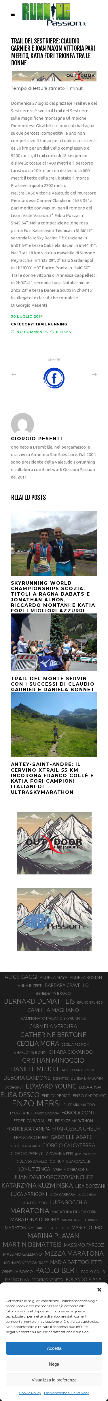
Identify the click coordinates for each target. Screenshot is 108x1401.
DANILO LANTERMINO (78, 1070)
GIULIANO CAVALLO (32, 1161)
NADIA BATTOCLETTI (76, 1262)
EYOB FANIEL (21, 1113)
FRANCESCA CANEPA (28, 1128)
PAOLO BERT (57, 1270)
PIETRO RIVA (17, 1279)
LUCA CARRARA (62, 1194)
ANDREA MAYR (53, 977)
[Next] (81, 374)
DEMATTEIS (61, 1078)
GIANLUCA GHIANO (25, 1146)
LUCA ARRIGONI (29, 1194)
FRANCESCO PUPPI (31, 1137)
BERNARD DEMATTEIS (39, 1001)
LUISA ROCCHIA (68, 1202)
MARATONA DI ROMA (35, 1219)
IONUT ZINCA (34, 1169)
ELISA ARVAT (90, 1086)
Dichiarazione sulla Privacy (66, 1393)
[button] (99, 1290)
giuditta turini (85, 1154)
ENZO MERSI (36, 1103)
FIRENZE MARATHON (74, 1120)
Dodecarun (14, 1087)
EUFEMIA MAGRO (79, 1104)
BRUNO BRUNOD (90, 1002)
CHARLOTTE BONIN (30, 1052)
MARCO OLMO (86, 1227)
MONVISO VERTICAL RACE (26, 1263)
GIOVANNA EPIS (59, 1153)
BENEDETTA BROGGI (53, 993)
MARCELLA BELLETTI (52, 1228)
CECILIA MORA (38, 1043)
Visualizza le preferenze (54, 1379)
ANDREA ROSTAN (86, 977)
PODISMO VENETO (47, 1280)
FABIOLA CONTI (78, 1112)
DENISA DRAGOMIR (87, 1078)
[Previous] (26, 374)
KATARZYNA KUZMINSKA (37, 1185)
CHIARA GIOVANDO (71, 1052)
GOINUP (57, 1161)
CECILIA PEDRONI (75, 1044)
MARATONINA (19, 1227)
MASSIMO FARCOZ (84, 1245)
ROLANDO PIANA (83, 1279)
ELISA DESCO (19, 1095)
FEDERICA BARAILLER (33, 1120)
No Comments (32, 332)
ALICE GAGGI (21, 976)
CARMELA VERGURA (53, 1026)
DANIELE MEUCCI (34, 1068)
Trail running (51, 324)
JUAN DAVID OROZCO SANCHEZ (53, 1177)
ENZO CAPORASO (90, 1095)
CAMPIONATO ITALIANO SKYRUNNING (53, 1018)
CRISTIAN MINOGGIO (53, 1060)
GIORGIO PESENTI (27, 1153)
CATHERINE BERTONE (53, 1034)
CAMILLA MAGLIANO (53, 1010)
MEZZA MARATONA (74, 1253)
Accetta (54, 1348)
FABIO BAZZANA (47, 1113)
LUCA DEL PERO (33, 1202)
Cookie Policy (30, 1393)
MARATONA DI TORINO (79, 1220)
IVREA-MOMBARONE (70, 1169)
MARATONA (29, 1210)
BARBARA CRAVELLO (67, 985)
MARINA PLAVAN (53, 1235)
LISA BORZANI (90, 1186)
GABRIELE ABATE (72, 1137)
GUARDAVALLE (78, 1161)
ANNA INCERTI (30, 985)
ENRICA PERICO (56, 1095)
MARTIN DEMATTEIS (32, 1244)
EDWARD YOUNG (51, 1086)
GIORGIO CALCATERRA (68, 1145)
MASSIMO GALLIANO (22, 1254)
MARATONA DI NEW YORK (74, 1211)
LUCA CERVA (86, 1194)
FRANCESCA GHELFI (76, 1128)
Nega (54, 1364)
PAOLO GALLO (93, 1272)
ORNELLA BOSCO (17, 1271)
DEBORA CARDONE (27, 1077)
